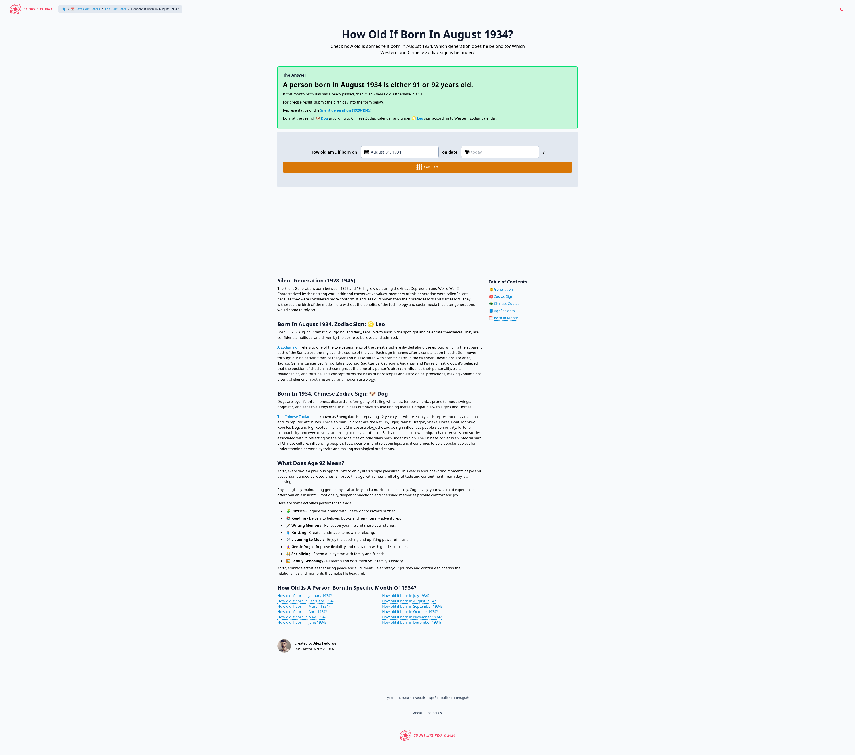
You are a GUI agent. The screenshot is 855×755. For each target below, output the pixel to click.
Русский (391, 698)
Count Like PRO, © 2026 (434, 735)
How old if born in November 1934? (412, 617)
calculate (431, 167)
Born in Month (506, 317)
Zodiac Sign (503, 296)
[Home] (64, 9)
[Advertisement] (411, 230)
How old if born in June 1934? (301, 622)
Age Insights (504, 310)
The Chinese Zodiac (293, 416)
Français (419, 698)
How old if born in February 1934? (305, 601)
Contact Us (434, 713)
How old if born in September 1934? (412, 606)
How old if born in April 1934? (302, 611)
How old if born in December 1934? (411, 622)
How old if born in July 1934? (406, 595)
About (417, 713)
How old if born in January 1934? (304, 595)
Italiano (446, 698)
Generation (503, 289)
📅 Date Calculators (85, 9)
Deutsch (405, 698)
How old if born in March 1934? (303, 606)
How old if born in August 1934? (409, 601)
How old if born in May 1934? (301, 617)
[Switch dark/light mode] (841, 9)
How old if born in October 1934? (410, 611)
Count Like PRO (38, 9)
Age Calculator (115, 9)
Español (433, 698)
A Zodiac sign (288, 347)
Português (462, 698)
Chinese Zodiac (506, 303)
